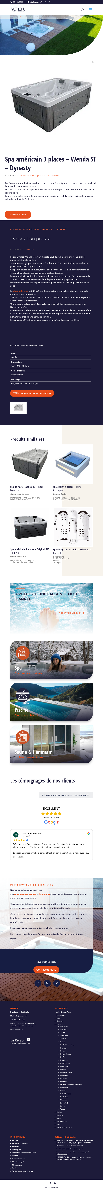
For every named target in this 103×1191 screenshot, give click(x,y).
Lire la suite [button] (18, 857)
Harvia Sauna (65, 1054)
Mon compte (17, 1165)
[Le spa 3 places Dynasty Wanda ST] (18, 412)
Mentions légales (18, 1162)
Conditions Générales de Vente (24, 1152)
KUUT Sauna (65, 1063)
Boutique (17, 16)
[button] (93, 62)
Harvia (62, 1051)
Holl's (62, 1057)
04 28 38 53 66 (19, 1020)
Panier (14, 1168)
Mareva (63, 1069)
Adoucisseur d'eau (63, 1012)
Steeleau (63, 1100)
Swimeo (63, 1106)
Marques (22, 16)
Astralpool (64, 1035)
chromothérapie (21, 291)
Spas (58, 1124)
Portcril (63, 1091)
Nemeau (63, 1078)
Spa (18, 667)
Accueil (12, 16)
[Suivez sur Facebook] (37, 983)
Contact (15, 1156)
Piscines (59, 1115)
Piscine (22, 709)
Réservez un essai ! (71, 613)
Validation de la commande (22, 1171)
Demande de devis (18, 214)
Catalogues (16, 1149)
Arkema (63, 1032)
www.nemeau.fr (16, 1030)
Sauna (58, 1118)
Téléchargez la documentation (32, 393)
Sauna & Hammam (34, 751)
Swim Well (64, 1103)
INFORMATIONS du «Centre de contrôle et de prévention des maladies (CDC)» (73, 1158)
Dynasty (27, 16)
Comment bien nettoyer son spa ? (69, 1149)
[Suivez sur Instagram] (47, 983)
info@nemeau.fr (21, 1016)
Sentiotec (64, 1097)
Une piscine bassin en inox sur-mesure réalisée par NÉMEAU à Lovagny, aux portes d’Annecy (74, 1141)
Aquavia (63, 1029)
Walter (62, 1109)
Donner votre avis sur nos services (65, 795)
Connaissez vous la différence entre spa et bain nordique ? (72, 1153)
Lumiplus (29, 249)
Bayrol (62, 1042)
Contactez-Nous (46, 969)
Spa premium (54, 176)
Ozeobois (63, 1081)
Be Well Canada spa (67, 1045)
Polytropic (64, 1087)
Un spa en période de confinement (69, 1146)
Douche (59, 1018)
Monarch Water (66, 1072)
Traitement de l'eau (64, 1127)
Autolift (63, 1039)
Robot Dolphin (65, 1094)
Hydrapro (63, 1060)
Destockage (61, 1015)
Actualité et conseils (20, 1143)
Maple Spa (64, 1066)
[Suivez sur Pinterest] (56, 983)
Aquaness (64, 1026)
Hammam (60, 1021)
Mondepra (64, 1075)
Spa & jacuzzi (38, 176)
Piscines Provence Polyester (71, 1084)
